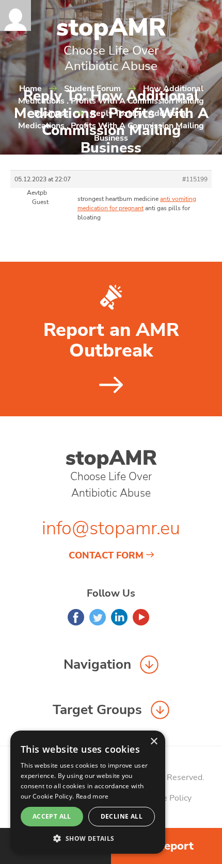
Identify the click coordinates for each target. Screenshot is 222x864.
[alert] (87, 792)
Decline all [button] (121, 816)
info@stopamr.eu (111, 528)
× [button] (153, 742)
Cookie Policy (167, 798)
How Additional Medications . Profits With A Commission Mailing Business (111, 101)
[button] (88, 838)
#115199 (195, 179)
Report (175, 846)
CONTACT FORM (106, 555)
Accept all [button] (52, 816)
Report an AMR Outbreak (111, 340)
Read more (92, 796)
